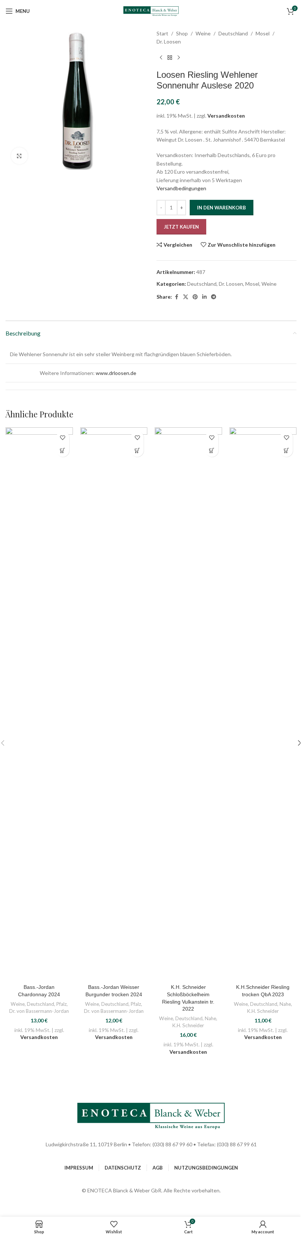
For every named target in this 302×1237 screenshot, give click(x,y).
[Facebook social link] (176, 297)
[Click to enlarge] (19, 155)
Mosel (263, 33)
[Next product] (178, 57)
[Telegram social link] (213, 297)
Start (162, 33)
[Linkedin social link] (204, 297)
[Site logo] (151, 10)
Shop (182, 33)
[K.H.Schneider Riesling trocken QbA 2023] (263, 703)
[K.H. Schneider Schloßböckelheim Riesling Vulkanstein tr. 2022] (188, 703)
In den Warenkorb (221, 208)
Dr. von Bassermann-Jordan (39, 1011)
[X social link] (185, 297)
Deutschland (233, 33)
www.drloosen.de (116, 373)
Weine (203, 33)
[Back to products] (169, 57)
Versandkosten (226, 115)
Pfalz (61, 1004)
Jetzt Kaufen (181, 227)
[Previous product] (161, 57)
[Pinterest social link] (195, 297)
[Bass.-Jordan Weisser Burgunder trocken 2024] (114, 703)
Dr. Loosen (169, 41)
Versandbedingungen (181, 188)
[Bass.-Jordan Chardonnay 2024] (39, 703)
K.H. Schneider (188, 1025)
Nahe (210, 1018)
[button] (62, 450)
